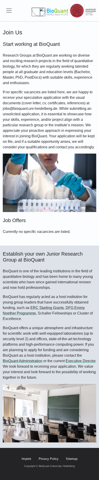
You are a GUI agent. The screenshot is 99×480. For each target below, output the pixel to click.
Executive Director (80, 361)
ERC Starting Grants (47, 308)
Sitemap (71, 459)
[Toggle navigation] (9, 10)
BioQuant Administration (22, 361)
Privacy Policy (49, 459)
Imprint (26, 459)
